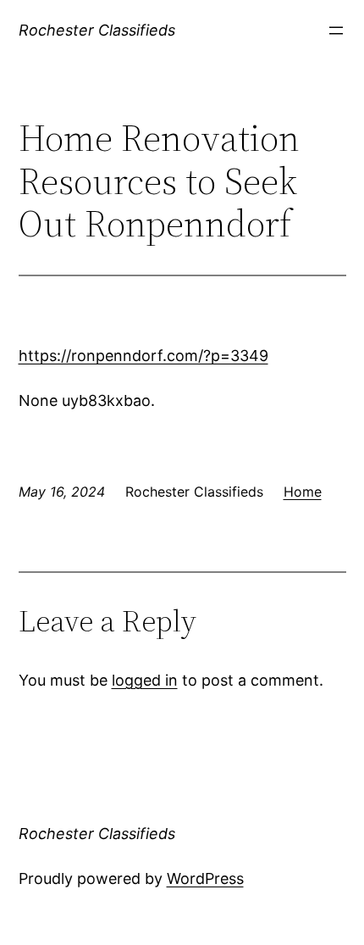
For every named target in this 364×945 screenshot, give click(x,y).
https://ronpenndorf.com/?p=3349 (143, 355)
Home (303, 491)
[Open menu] (336, 30)
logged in (145, 680)
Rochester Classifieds (97, 30)
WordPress (205, 878)
